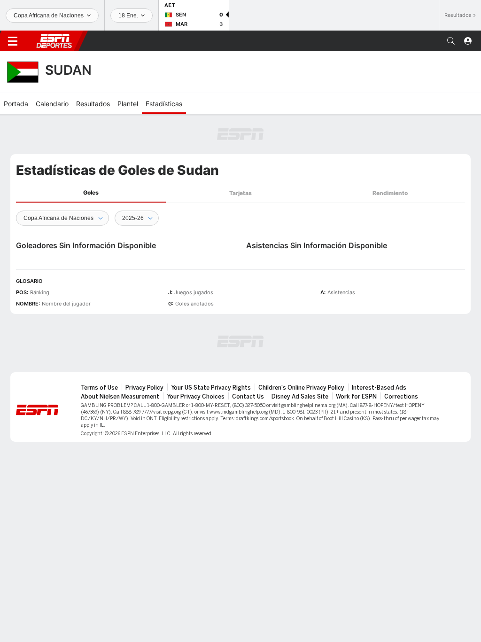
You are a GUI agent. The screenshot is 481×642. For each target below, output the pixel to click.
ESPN (54, 41)
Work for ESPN (356, 396)
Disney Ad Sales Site (300, 396)
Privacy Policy (144, 387)
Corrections (401, 396)
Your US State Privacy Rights (211, 387)
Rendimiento (390, 192)
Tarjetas (240, 192)
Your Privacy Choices (196, 396)
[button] (451, 41)
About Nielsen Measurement (120, 396)
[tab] (91, 193)
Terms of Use (99, 387)
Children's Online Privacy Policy (301, 387)
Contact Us (248, 396)
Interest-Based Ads (379, 387)
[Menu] (12, 41)
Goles (91, 192)
